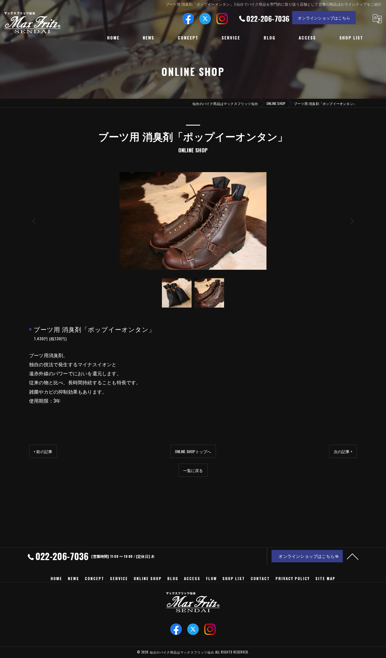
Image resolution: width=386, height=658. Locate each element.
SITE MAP (325, 578)
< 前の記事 (43, 451)
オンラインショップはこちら (324, 18)
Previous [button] (34, 221)
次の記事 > (343, 451)
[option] (193, 221)
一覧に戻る (193, 470)
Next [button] (351, 221)
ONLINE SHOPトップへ (193, 451)
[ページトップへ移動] (352, 556)
